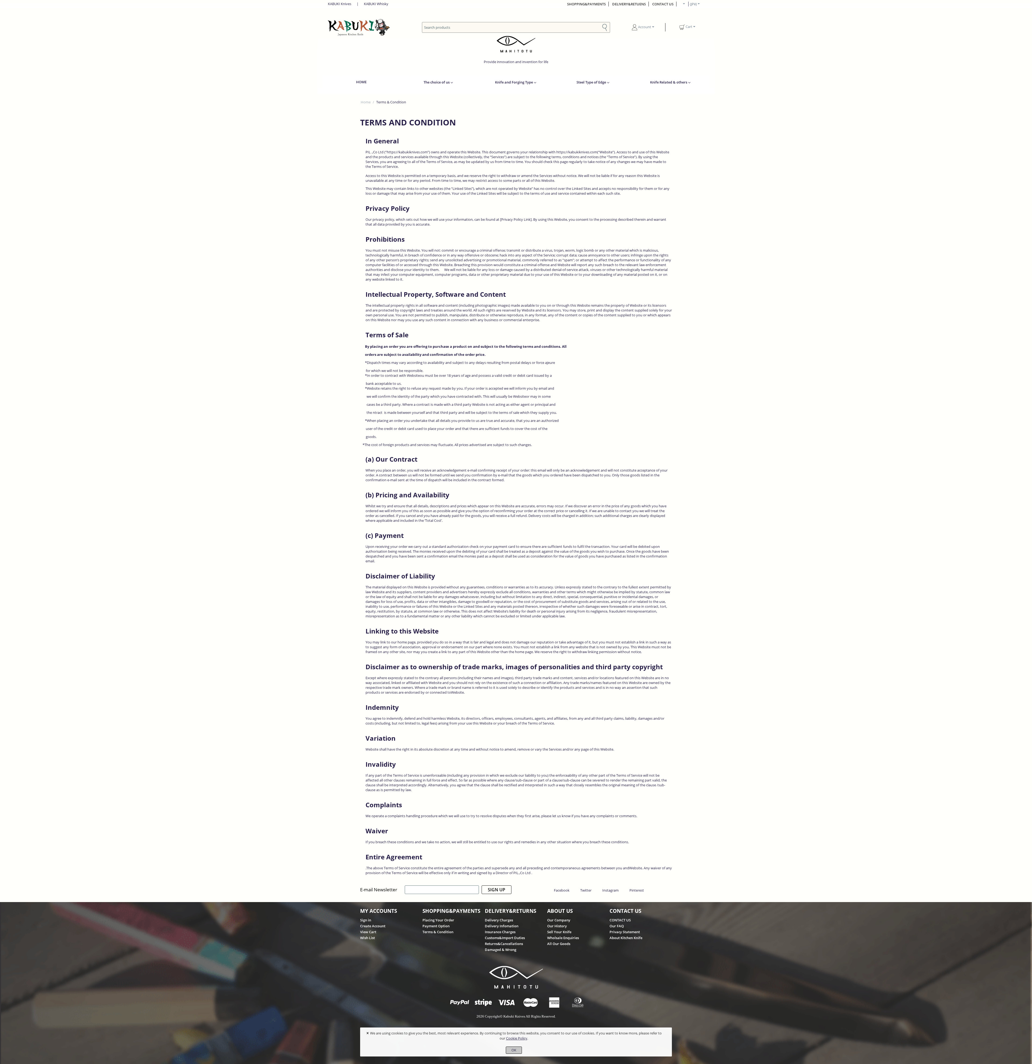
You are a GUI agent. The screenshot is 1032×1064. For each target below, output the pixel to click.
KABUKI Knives (339, 3)
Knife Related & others (668, 82)
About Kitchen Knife (626, 937)
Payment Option (436, 926)
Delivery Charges (499, 920)
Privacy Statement (625, 931)
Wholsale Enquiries (563, 937)
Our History (557, 926)
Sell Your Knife (559, 931)
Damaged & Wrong (500, 949)
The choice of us (437, 82)
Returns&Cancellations (504, 943)
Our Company (558, 920)
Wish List (367, 937)
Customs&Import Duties (505, 937)
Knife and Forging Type (514, 82)
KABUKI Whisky (376, 3)
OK (513, 1050)
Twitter (586, 890)
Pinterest (636, 890)
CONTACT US (662, 4)
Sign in (365, 920)
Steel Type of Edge (591, 82)
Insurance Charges (500, 931)
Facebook (561, 890)
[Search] (604, 27)
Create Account (372, 926)
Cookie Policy (516, 1038)
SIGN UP (496, 890)
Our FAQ (617, 926)
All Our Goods (558, 943)
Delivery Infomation (501, 926)
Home (366, 102)
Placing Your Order (438, 920)
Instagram (610, 890)
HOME (361, 81)
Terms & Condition (437, 931)
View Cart (368, 931)
